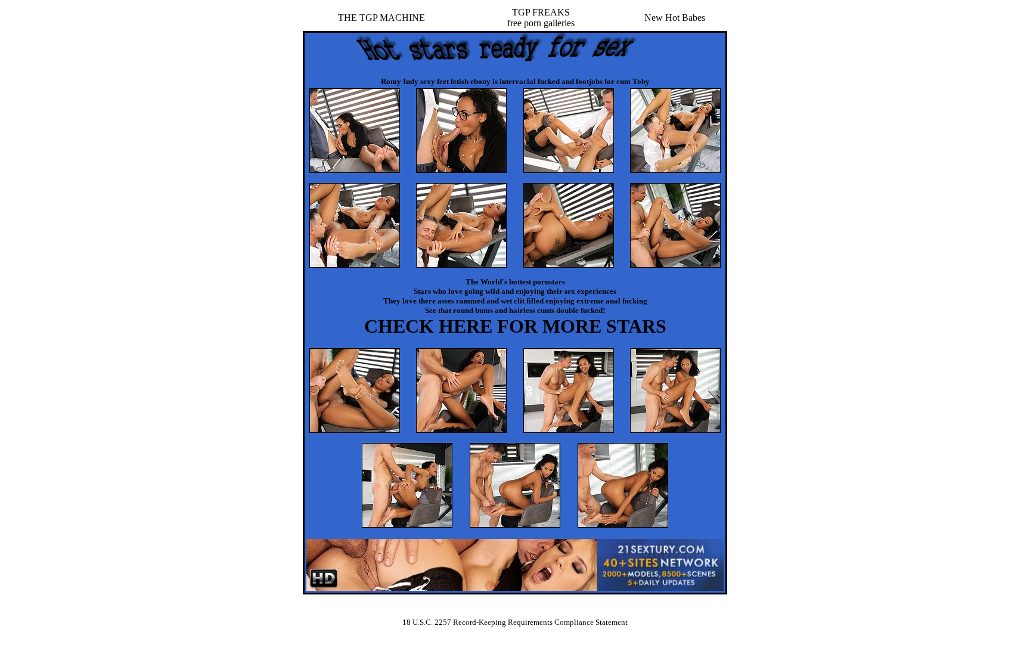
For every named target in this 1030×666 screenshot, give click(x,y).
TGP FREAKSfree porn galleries (541, 17)
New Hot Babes (674, 18)
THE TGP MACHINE (381, 18)
